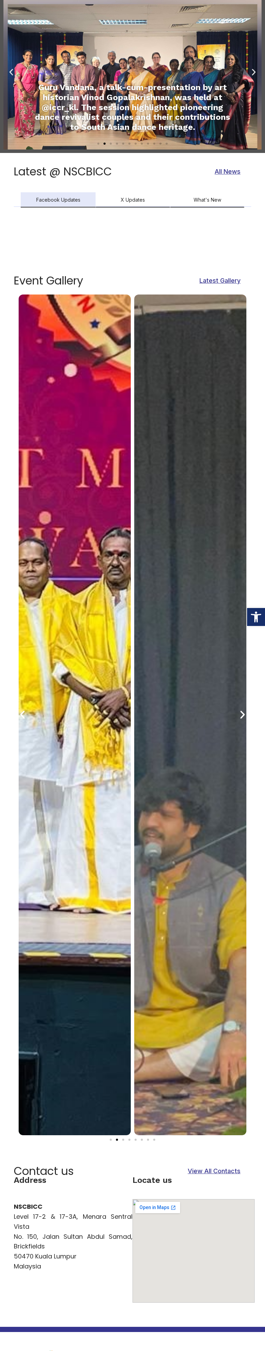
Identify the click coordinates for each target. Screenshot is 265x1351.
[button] (256, 617)
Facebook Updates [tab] (58, 200)
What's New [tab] (207, 200)
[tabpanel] (132, 241)
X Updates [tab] (133, 200)
